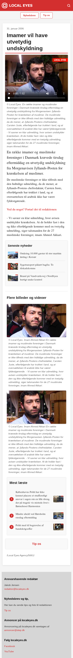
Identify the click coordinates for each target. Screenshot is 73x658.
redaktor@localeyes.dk (16, 589)
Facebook (9, 646)
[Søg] (68, 5)
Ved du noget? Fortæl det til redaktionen (32, 209)
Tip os (46, 15)
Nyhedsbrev (29, 15)
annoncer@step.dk (14, 630)
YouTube (9, 651)
